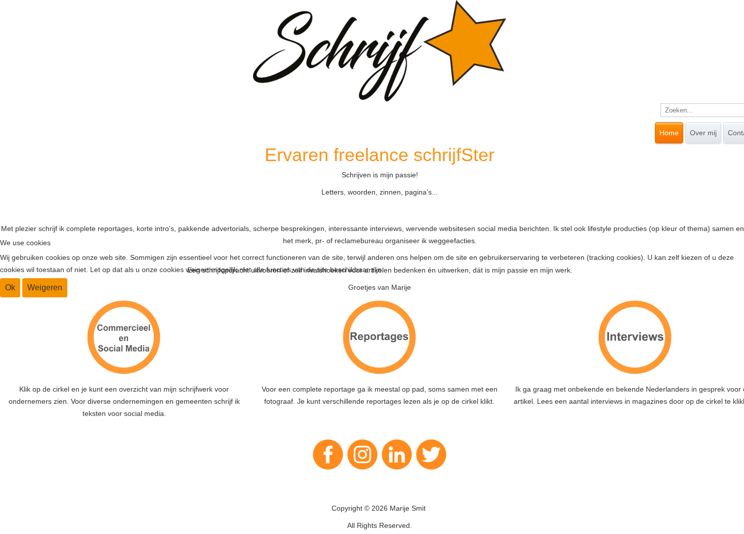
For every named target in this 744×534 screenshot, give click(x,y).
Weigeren (44, 287)
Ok (10, 287)
